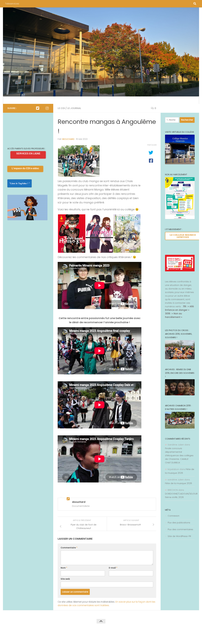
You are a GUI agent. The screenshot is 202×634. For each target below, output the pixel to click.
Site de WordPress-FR (179, 536)
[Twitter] (37, 108)
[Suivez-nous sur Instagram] (47, 108)
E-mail (113, 567)
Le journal (74, 108)
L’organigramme (32, 100)
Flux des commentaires (180, 529)
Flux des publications (179, 522)
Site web (65, 578)
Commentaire (69, 547)
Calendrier (13, 100)
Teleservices (12, 3)
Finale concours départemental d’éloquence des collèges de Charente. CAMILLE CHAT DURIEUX (179, 455)
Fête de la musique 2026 (178, 483)
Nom (64, 567)
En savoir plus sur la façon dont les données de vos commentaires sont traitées (106, 603)
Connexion (173, 515)
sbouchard (68, 139)
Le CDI (61, 108)
